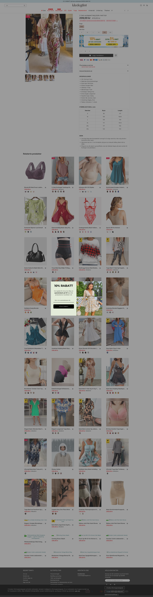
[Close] (100, 283)
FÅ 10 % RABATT (63, 306)
